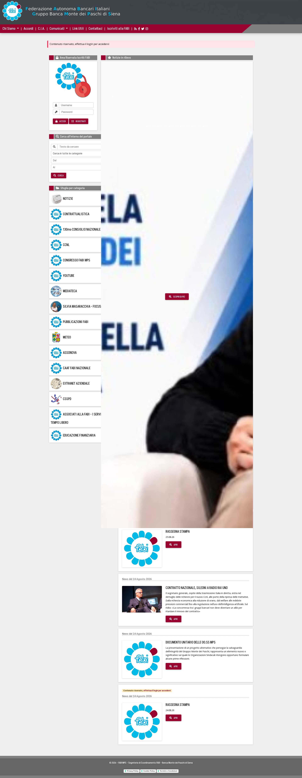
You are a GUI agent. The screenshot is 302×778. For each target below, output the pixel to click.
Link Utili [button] (78, 28)
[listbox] (82, 153)
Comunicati (57, 28)
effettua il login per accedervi (157, 691)
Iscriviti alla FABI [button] (118, 28)
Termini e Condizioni (168, 771)
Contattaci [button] (95, 28)
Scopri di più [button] (155, 300)
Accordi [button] (28, 28)
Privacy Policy (132, 771)
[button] (112, 95)
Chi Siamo (9, 28)
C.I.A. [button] (41, 28)
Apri (175, 544)
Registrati (80, 121)
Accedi (62, 121)
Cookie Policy (149, 771)
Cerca (60, 175)
